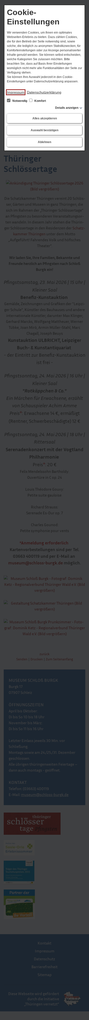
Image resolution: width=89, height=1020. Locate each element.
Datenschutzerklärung (44, 92)
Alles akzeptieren (44, 118)
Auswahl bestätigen (44, 130)
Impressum (15, 92)
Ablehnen (44, 142)
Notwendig (20, 101)
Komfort (40, 101)
